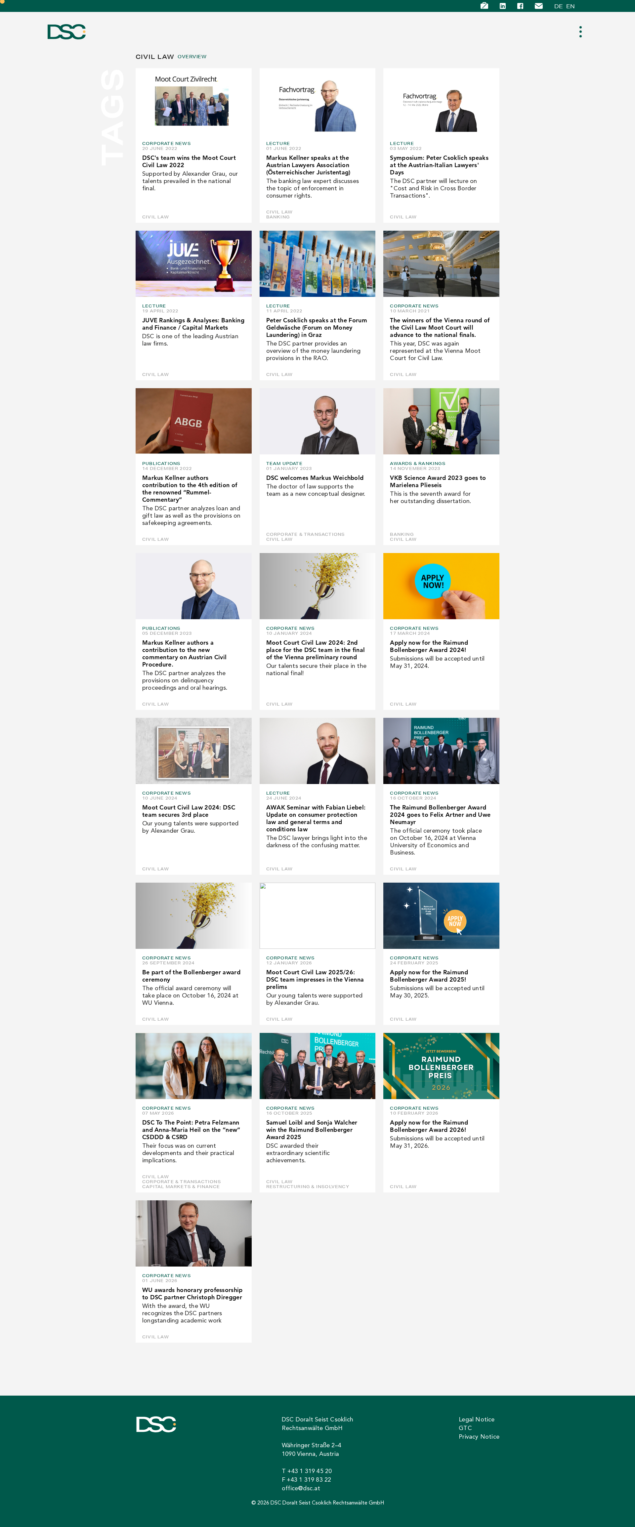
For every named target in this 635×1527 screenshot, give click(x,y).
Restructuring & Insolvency (307, 1186)
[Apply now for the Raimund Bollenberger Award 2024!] (441, 586)
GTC (465, 1428)
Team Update (284, 463)
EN (570, 6)
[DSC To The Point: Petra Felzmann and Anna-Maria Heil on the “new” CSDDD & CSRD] (194, 1066)
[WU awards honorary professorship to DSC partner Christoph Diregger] (194, 1233)
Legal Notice (476, 1420)
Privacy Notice (479, 1437)
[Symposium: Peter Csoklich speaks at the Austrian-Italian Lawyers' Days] (441, 101)
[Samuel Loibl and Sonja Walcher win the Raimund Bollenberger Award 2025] (318, 1066)
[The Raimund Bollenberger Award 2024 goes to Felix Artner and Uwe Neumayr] (441, 751)
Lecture (278, 143)
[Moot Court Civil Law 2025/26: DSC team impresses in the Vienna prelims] (318, 916)
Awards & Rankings (417, 463)
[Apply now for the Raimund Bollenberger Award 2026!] (441, 1066)
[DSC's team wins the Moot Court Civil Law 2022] (194, 101)
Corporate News (166, 143)
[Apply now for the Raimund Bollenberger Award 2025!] (441, 916)
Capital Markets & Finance (181, 1186)
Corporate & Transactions (305, 534)
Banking (278, 216)
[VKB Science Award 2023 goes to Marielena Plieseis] (441, 421)
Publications (161, 463)
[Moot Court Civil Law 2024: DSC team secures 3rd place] (194, 751)
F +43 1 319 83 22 (306, 1480)
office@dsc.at (301, 1489)
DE (558, 6)
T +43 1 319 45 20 (307, 1471)
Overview (192, 56)
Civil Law (155, 216)
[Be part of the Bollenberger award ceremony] (194, 916)
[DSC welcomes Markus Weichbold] (318, 421)
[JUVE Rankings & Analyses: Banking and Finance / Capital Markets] (194, 264)
